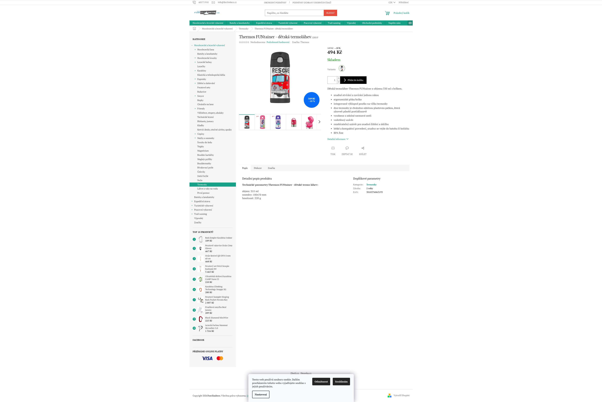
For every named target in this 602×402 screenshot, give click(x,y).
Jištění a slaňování (206, 83)
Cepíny (200, 133)
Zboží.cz (295, 373)
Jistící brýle (202, 175)
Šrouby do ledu (204, 142)
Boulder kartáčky (205, 154)
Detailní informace (336, 139)
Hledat (330, 12)
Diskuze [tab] (258, 167)
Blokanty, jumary (205, 121)
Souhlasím (341, 381)
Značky (197, 222)
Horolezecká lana (205, 49)
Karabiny (201, 70)
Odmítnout (321, 381)
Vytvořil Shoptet (402, 395)
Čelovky (201, 171)
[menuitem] (207, 22)
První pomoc (203, 192)
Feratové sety (203, 87)
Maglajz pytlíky (204, 159)
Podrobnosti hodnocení (278, 42)
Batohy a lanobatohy (207, 53)
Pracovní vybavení (203, 209)
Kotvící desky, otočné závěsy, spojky (214, 129)
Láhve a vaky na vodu (207, 188)
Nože (199, 180)
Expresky (201, 79)
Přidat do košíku (355, 80)
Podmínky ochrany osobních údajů (312, 2)
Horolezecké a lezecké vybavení (209, 45)
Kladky (200, 125)
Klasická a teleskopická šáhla (211, 74)
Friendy (201, 108)
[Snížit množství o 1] (338, 82)
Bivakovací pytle (205, 167)
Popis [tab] (245, 167)
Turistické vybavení (203, 205)
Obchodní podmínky (275, 2)
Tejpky (200, 146)
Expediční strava (202, 201)
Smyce (200, 95)
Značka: (300, 42)
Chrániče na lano (205, 104)
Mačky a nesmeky (205, 138)
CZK (391, 2)
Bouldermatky (204, 163)
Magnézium (203, 150)
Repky (200, 100)
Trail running (200, 213)
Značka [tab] (271, 167)
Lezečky (201, 66)
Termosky (202, 184)
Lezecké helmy (204, 62)
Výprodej (198, 218)
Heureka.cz (306, 373)
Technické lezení (205, 116)
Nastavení (261, 394)
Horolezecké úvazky (207, 57)
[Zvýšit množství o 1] (338, 78)
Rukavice (201, 91)
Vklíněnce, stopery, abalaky (210, 112)
